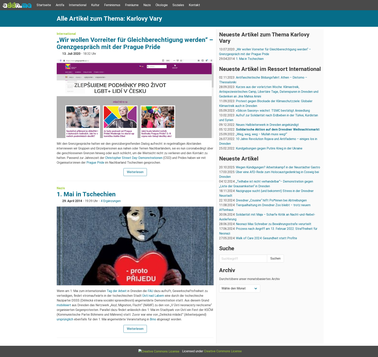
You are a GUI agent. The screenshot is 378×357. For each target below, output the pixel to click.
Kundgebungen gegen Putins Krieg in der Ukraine (269, 148)
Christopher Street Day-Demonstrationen (133, 158)
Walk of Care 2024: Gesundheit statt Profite (266, 238)
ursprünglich (65, 319)
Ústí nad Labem (153, 296)
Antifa (60, 5)
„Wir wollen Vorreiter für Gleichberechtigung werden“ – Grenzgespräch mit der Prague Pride (135, 43)
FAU (150, 291)
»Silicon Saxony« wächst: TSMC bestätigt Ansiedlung (273, 110)
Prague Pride (95, 162)
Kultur (95, 5)
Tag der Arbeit (117, 291)
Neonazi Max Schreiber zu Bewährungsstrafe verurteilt (273, 224)
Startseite (44, 5)
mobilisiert (64, 305)
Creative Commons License (223, 351)
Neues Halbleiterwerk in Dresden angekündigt (267, 125)
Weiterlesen (135, 172)
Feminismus (112, 5)
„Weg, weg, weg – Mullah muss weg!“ (261, 134)
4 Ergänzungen (111, 201)
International (77, 5)
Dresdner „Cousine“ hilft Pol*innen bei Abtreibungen (271, 200)
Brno (153, 319)
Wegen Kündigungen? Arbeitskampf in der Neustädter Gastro (278, 167)
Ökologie (162, 5)
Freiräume (132, 5)
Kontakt (194, 5)
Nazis (147, 5)
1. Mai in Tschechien (86, 194)
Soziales (178, 5)
